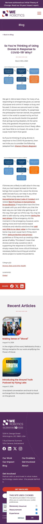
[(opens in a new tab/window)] (12, 286)
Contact (5, 516)
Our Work (7, 458)
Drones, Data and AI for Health (14, 266)
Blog (5, 465)
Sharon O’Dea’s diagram (25, 146)
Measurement (15, 510)
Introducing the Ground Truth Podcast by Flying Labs (18, 381)
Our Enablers (28, 458)
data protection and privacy (20, 235)
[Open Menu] (39, 13)
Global (5, 275)
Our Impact (8, 461)
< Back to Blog (8, 35)
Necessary (18, 506)
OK (32, 518)
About (25, 465)
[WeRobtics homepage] (13, 13)
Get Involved (28, 461)
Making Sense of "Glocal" (15, 338)
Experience (14, 513)
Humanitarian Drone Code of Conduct (19, 199)
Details (21, 518)
